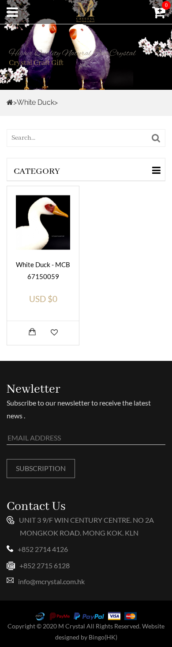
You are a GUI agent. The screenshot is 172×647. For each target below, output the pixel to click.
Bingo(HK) (103, 637)
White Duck (35, 102)
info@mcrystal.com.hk (51, 581)
